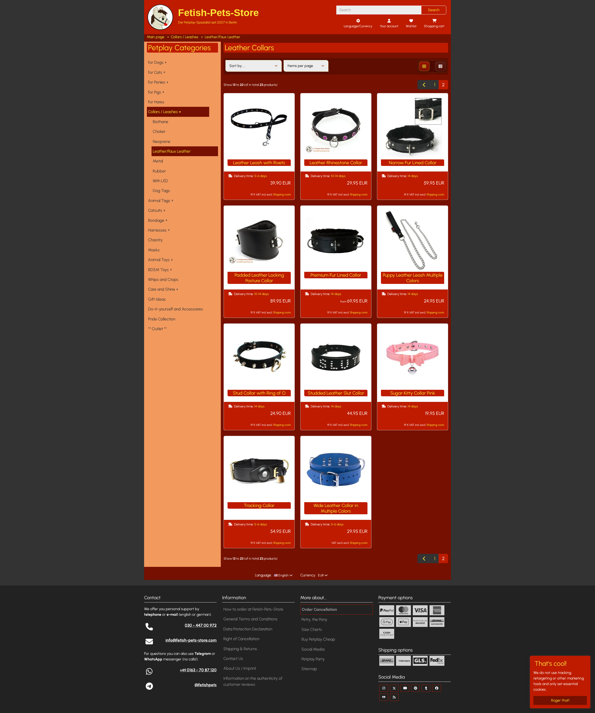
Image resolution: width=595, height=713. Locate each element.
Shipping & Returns (240, 648)
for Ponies (156, 82)
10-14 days (338, 176)
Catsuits (155, 210)
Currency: (308, 575)
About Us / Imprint (239, 668)
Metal (158, 160)
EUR (320, 575)
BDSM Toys (158, 269)
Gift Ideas (157, 299)
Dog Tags (161, 190)
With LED (160, 180)
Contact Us (233, 658)
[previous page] (424, 84)
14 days (413, 176)
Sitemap (309, 668)
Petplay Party (313, 658)
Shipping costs (282, 194)
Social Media (312, 649)
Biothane (160, 121)
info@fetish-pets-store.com (191, 640)
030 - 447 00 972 (201, 625)
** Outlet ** (157, 328)
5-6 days (260, 176)
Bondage (156, 220)
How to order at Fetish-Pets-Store (253, 609)
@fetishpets (206, 684)
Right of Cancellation (241, 638)
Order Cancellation (319, 609)
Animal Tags (159, 200)
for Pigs (154, 92)
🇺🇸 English (281, 575)
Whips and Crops (163, 279)
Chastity (155, 239)
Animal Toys (159, 259)
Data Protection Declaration (247, 628)
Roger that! (560, 700)
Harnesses (157, 230)
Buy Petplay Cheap (318, 639)
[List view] (440, 66)
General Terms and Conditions (250, 618)
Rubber (159, 170)
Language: (263, 575)
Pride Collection (161, 318)
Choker (159, 131)
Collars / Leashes (163, 111)
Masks (154, 249)
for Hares (156, 101)
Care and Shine (161, 289)
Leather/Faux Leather (172, 151)
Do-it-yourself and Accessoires (175, 308)
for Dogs (155, 62)
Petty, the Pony (314, 619)
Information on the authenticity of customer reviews (252, 681)
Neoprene (161, 141)
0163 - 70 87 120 (198, 669)
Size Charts (311, 629)
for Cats (155, 72)
